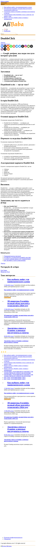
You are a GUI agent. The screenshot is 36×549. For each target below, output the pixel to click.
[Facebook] (2, 46)
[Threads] (22, 46)
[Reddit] (8, 46)
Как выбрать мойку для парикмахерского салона (18, 7)
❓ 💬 (6, 29)
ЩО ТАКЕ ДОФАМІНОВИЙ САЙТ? (15, 377)
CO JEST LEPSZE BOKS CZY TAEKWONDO (17, 259)
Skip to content (5, 1)
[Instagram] (25, 46)
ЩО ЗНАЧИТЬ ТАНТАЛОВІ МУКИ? (15, 260)
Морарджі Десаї (5, 272)
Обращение (7, 539)
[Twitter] (19, 46)
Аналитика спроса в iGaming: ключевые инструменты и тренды (18, 330)
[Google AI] (5, 49)
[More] (8, 49)
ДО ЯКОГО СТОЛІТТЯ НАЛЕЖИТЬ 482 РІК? (17, 257)
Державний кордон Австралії (12, 256)
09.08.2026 (7, 336)
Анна (8, 44)
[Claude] (13, 46)
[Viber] (2, 49)
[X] (5, 46)
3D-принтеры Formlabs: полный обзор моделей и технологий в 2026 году (18, 303)
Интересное (7, 297)
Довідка (3, 42)
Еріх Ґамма (4, 270)
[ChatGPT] (31, 46)
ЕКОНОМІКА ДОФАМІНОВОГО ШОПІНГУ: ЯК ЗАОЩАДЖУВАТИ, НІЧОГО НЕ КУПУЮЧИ (18, 372)
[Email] (28, 46)
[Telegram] (16, 46)
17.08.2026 (7, 285)
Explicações (7, 31)
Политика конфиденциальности (13, 537)
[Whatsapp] (10, 46)
